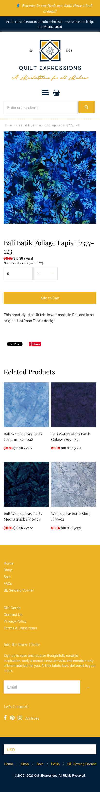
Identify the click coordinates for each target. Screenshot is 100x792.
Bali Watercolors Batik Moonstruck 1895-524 (23, 516)
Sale (7, 576)
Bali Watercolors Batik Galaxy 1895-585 (70, 436)
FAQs (8, 583)
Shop (8, 569)
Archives (32, 718)
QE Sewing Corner (19, 590)
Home (8, 125)
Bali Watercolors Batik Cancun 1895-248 (23, 436)
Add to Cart (50, 298)
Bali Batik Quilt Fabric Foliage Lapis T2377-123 (48, 125)
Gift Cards (12, 607)
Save (37, 344)
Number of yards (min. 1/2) (23, 263)
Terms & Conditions (20, 628)
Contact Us (13, 614)
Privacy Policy (15, 621)
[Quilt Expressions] (50, 60)
